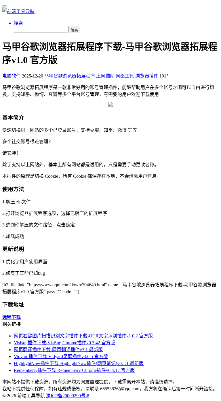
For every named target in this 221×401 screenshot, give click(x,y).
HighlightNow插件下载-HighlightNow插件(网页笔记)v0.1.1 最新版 (79, 363)
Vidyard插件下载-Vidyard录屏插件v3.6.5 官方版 (61, 356)
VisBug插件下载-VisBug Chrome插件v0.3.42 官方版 (64, 342)
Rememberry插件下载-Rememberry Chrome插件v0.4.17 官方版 (74, 370)
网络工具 (125, 75)
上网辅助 (105, 75)
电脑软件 (11, 75)
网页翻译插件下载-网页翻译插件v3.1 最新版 (58, 349)
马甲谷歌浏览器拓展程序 (69, 75)
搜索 (18, 22)
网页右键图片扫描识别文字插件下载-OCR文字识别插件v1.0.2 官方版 (83, 335)
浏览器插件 (146, 75)
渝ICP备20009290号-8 (67, 395)
